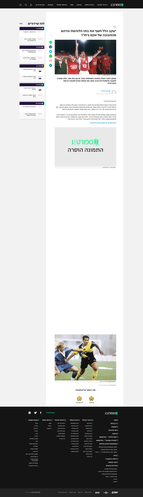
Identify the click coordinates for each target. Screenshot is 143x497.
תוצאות (50, 5)
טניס (115, 455)
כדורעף (36, 428)
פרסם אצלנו (87, 492)
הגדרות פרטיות (62, 492)
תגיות (115, 479)
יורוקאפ (49, 428)
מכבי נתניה (89, 454)
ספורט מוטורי (34, 449)
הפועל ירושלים (61, 436)
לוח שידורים (40, 5)
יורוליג (49, 426)
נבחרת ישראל (88, 436)
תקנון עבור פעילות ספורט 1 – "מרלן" (106, 452)
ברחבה (79, 5)
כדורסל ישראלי (62, 5)
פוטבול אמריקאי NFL (32, 454)
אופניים (36, 446)
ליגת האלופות (75, 423)
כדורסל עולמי (46, 420)
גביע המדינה (88, 433)
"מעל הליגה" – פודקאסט (108, 437)
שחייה (36, 431)
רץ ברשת (113, 423)
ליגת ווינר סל (61, 423)
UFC (37, 441)
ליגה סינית (75, 446)
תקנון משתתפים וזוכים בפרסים (108, 447)
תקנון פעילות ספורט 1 (110, 469)
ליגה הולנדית (75, 441)
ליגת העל (89, 423)
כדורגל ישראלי (102, 5)
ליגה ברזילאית (74, 449)
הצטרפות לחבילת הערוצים (109, 474)
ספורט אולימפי (33, 438)
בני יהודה (89, 456)
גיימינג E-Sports (111, 459)
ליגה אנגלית (75, 428)
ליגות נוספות (75, 451)
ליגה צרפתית (75, 438)
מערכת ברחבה (105, 91)
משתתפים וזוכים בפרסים (108, 444)
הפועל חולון (61, 433)
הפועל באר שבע (87, 451)
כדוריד (36, 426)
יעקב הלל (101, 385)
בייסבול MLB (34, 456)
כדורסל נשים (61, 428)
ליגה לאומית (88, 426)
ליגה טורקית (75, 443)
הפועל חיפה (88, 449)
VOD (71, 5)
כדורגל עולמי (89, 5)
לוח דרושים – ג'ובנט (111, 476)
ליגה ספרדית (75, 433)
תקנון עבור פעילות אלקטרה (109, 449)
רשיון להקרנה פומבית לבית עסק (107, 471)
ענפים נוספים (33, 420)
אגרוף (36, 436)
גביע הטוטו (89, 428)
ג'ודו (36, 433)
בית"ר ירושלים (88, 441)
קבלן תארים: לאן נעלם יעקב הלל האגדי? (103, 123)
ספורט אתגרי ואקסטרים (34, 459)
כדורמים (35, 451)
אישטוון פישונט (106, 385)
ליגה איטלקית (75, 436)
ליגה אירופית (75, 426)
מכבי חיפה (89, 438)
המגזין (115, 481)
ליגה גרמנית (75, 431)
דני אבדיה (62, 438)
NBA (50, 423)
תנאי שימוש (112, 462)
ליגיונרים (89, 431)
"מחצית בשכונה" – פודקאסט (106, 440)
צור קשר (80, 492)
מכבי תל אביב (88, 443)
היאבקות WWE (33, 443)
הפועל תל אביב (87, 446)
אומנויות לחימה (33, 463)
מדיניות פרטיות (111, 466)
